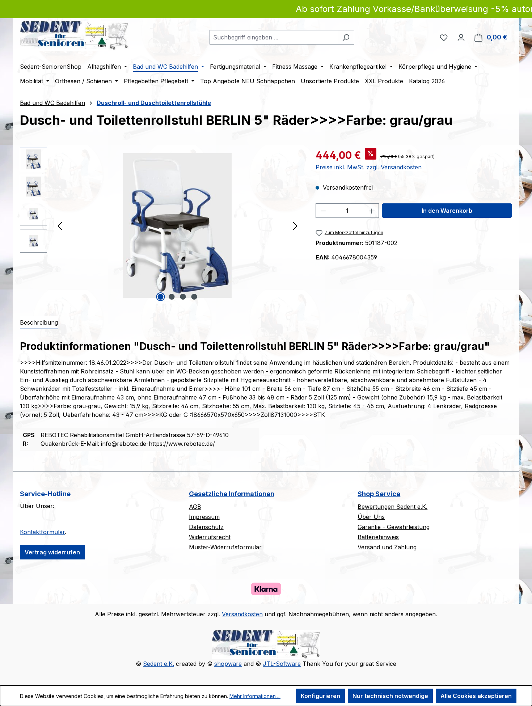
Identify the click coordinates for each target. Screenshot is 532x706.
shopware (228, 663)
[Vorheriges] (59, 225)
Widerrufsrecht (210, 537)
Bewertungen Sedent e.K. (392, 506)
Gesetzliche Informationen (231, 494)
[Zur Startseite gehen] (74, 36)
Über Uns (371, 516)
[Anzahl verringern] (323, 210)
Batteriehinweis (378, 537)
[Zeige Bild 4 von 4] (194, 297)
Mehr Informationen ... (254, 696)
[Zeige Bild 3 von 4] (183, 297)
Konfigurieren (320, 695)
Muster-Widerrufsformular (225, 547)
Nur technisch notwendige (390, 695)
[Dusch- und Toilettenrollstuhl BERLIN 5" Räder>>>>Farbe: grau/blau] (177, 225)
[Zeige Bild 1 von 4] (161, 297)
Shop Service (379, 494)
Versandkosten (242, 614)
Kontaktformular (42, 532)
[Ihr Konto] (461, 37)
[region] (160, 225)
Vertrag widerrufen (52, 552)
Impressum (204, 516)
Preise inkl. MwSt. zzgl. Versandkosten (369, 167)
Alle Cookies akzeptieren (476, 695)
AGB (195, 506)
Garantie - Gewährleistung (394, 526)
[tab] (39, 322)
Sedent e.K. (158, 663)
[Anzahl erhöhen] (371, 210)
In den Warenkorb (447, 210)
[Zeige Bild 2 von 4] (172, 297)
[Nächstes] (295, 225)
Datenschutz (206, 526)
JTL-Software (282, 663)
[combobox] (274, 37)
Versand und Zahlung (387, 547)
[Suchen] (345, 37)
